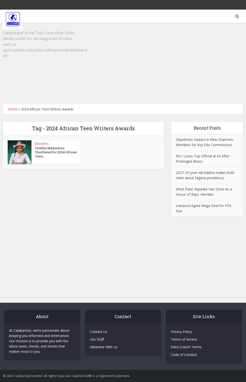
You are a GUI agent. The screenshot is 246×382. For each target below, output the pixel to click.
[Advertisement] (123, 63)
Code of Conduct (184, 354)
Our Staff (97, 339)
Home (12, 109)
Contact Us (98, 331)
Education (42, 144)
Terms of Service (184, 339)
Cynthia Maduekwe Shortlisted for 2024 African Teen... (56, 152)
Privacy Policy (181, 331)
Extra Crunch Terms (186, 347)
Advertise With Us (103, 347)
